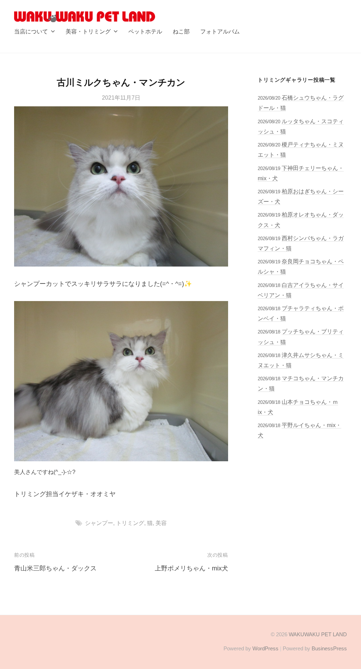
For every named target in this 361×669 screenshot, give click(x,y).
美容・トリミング (88, 31)
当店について (31, 31)
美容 (161, 523)
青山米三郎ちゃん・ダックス (55, 568)
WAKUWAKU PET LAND (318, 634)
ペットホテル (145, 31)
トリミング (130, 523)
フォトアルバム (220, 31)
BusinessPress (329, 648)
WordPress (265, 648)
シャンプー (99, 523)
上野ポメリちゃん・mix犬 (191, 568)
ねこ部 (181, 31)
